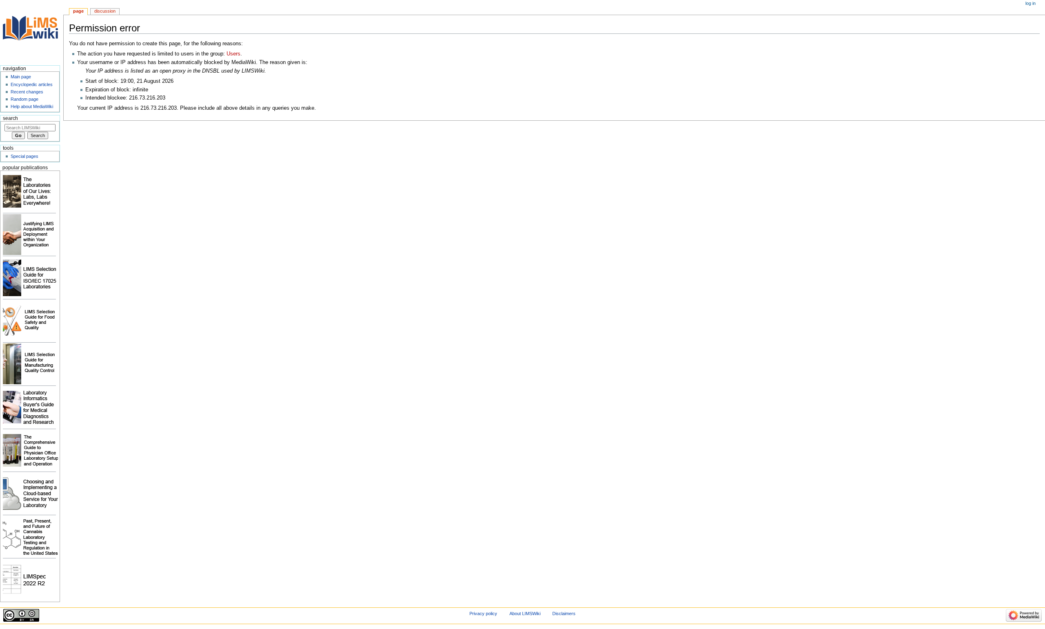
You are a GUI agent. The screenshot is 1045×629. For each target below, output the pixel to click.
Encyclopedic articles (32, 84)
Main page (21, 76)
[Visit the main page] (31, 31)
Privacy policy (483, 613)
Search (10, 118)
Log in (1030, 3)
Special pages (24, 156)
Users (233, 54)
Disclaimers (564, 613)
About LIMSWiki (524, 613)
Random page (24, 99)
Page (78, 11)
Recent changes (27, 91)
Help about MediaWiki (32, 106)
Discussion (105, 11)
